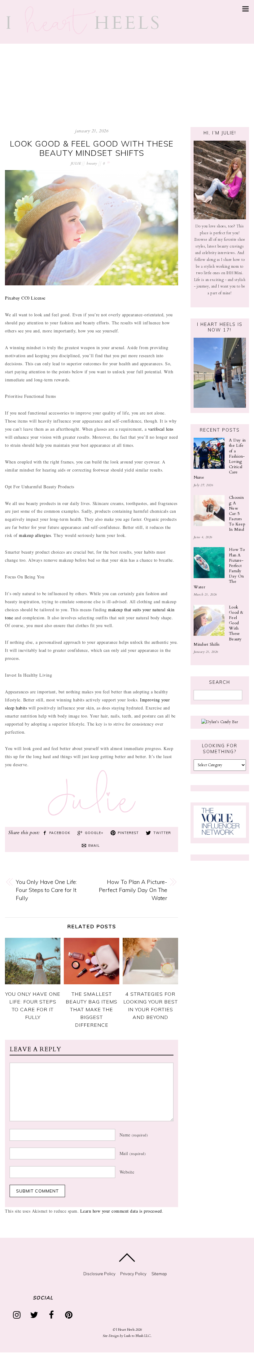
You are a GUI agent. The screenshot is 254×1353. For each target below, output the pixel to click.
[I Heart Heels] (82, 31)
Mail (133, 1153)
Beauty (91, 163)
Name (134, 1135)
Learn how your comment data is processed (121, 1211)
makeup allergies (34, 535)
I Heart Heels (125, 1329)
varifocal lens (160, 429)
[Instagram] (18, 1314)
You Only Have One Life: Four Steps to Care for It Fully (46, 890)
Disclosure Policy (99, 1273)
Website (127, 1172)
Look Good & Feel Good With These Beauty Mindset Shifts (91, 148)
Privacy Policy (133, 1273)
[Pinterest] (70, 1314)
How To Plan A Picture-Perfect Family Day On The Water (133, 890)
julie (76, 163)
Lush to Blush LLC (137, 1335)
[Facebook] (52, 1314)
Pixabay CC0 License (25, 298)
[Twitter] (35, 1314)
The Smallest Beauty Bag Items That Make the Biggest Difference (91, 1009)
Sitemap (159, 1273)
